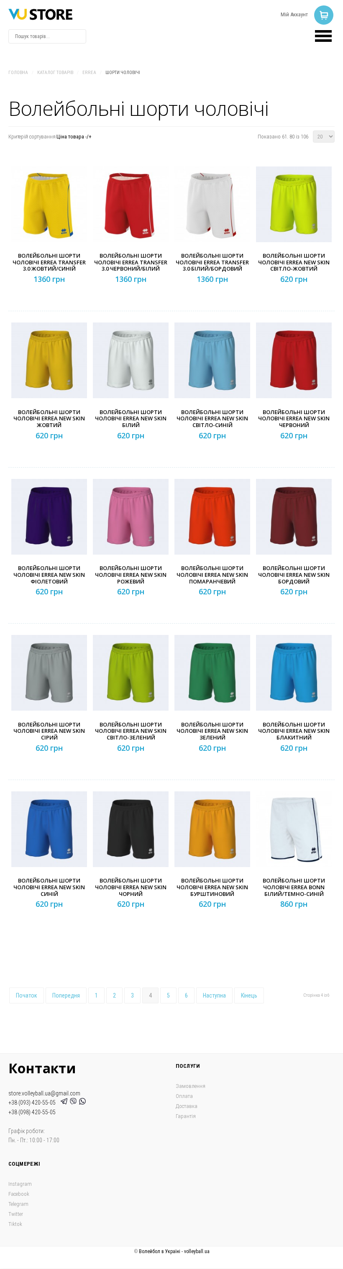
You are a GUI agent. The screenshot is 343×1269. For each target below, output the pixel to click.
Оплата (184, 1096)
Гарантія (186, 1116)
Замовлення (190, 1086)
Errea (89, 72)
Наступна (214, 995)
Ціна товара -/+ (74, 136)
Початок (26, 995)
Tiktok (15, 1224)
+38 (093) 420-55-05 (33, 1102)
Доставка (186, 1106)
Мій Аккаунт (294, 14)
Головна (18, 72)
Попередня (66, 995)
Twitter (15, 1214)
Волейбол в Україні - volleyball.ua (174, 1251)
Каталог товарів (55, 72)
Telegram (18, 1204)
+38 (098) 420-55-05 (32, 1112)
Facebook (18, 1194)
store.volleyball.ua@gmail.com (44, 1093)
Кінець (249, 995)
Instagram (20, 1184)
